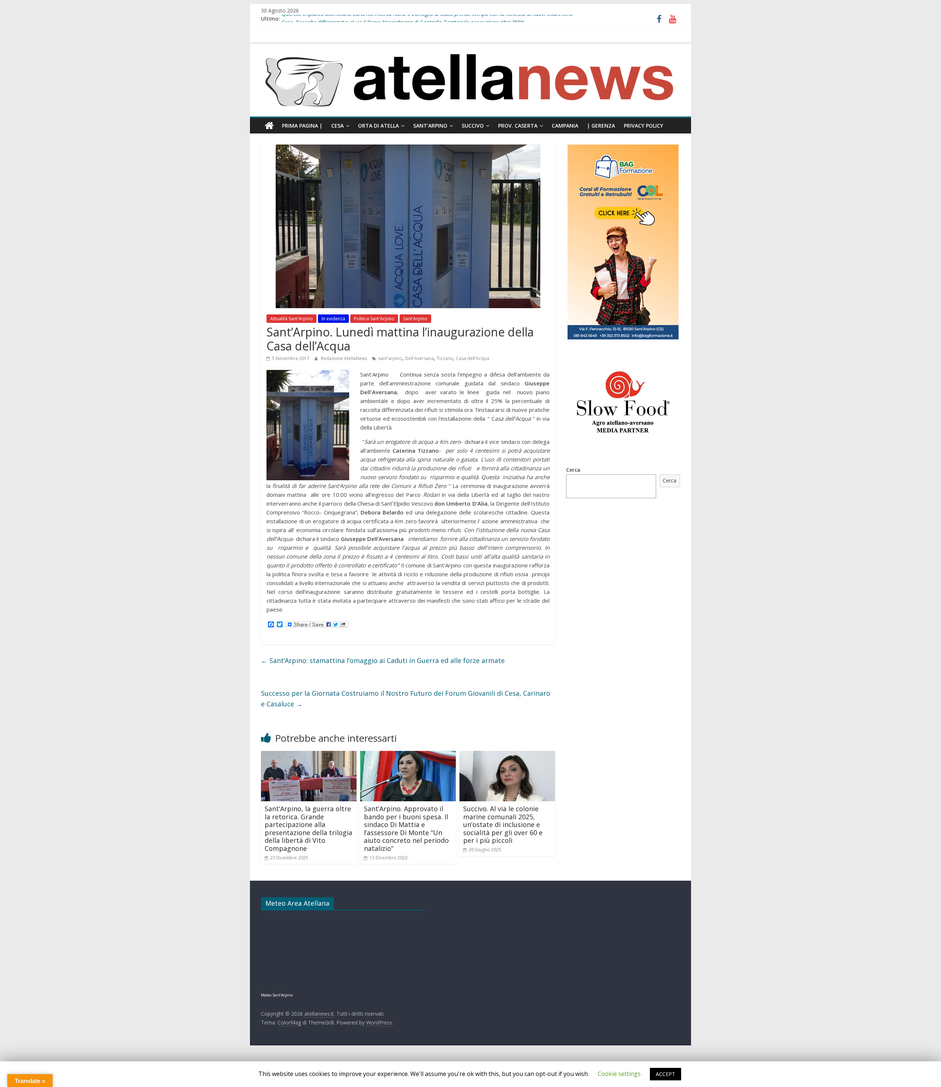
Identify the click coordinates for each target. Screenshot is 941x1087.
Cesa (337, 125)
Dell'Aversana (419, 358)
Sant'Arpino (415, 319)
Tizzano (445, 358)
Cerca (573, 469)
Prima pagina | (302, 125)
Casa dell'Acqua (472, 358)
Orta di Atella (378, 125)
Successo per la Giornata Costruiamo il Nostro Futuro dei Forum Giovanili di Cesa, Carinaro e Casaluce (405, 698)
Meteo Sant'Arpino (277, 995)
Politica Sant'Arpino (374, 319)
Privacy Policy (643, 125)
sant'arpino (390, 358)
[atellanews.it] (470, 47)
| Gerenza (601, 125)
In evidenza (333, 319)
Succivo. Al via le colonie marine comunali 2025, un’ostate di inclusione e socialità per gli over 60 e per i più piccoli (503, 824)
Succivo (473, 125)
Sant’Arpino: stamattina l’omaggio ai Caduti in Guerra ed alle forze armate (383, 660)
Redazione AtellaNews (344, 358)
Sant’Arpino (430, 125)
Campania (565, 125)
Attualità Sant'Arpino (291, 319)
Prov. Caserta (517, 125)
